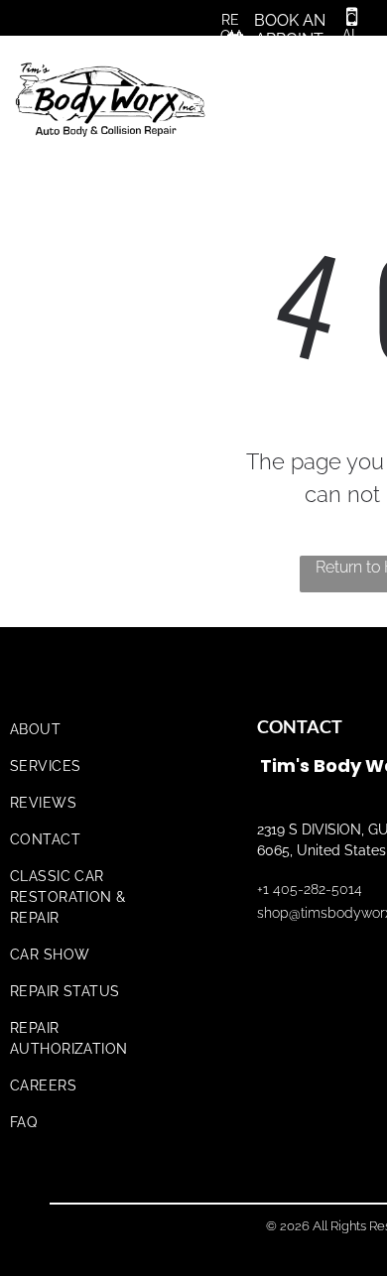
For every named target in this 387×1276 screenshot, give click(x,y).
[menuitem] (92, 729)
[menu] (357, 71)
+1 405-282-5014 (309, 889)
